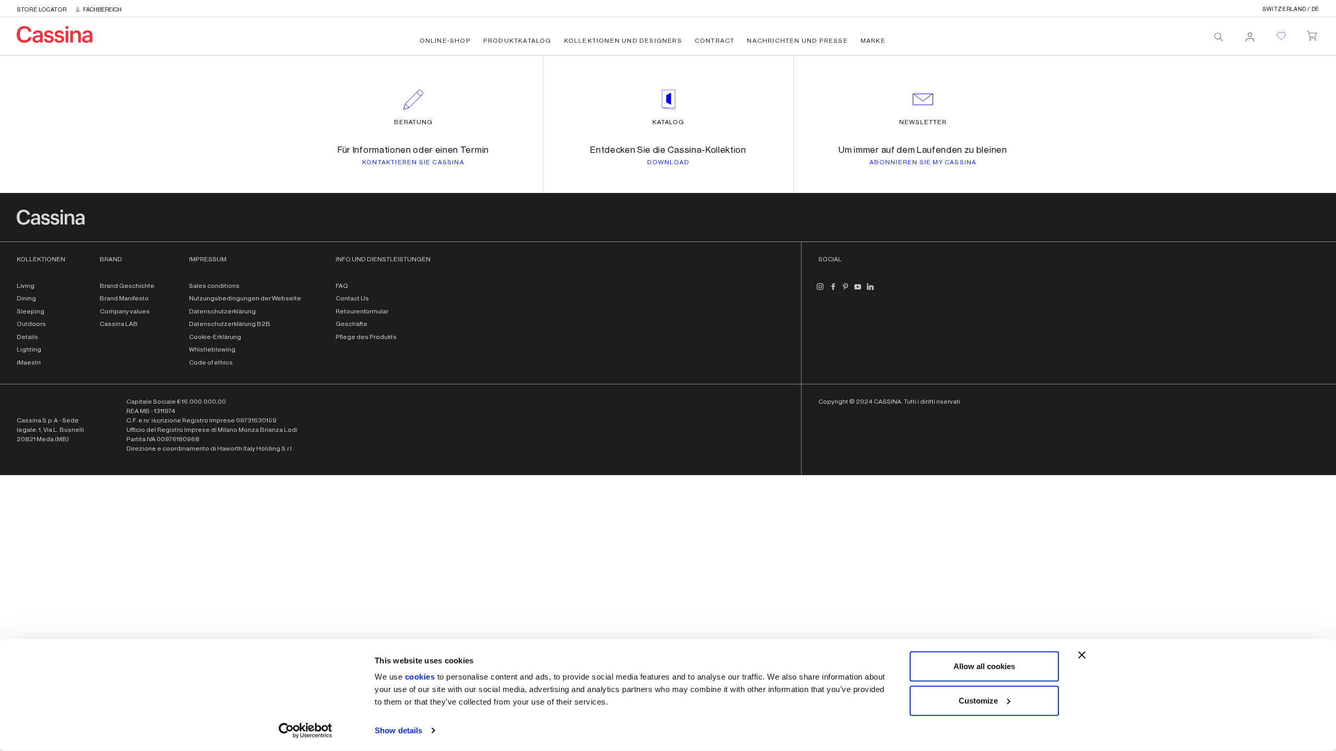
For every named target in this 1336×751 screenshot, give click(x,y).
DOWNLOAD (668, 162)
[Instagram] (820, 291)
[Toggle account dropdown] (1250, 34)
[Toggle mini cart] (1311, 34)
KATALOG (668, 122)
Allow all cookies (984, 666)
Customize (978, 700)
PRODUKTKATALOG (517, 41)
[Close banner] (1082, 655)
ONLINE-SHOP (445, 41)
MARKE (873, 41)
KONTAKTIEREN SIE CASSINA (413, 162)
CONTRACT (715, 41)
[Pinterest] (845, 291)
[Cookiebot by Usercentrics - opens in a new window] (305, 730)
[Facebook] (833, 291)
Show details (398, 730)
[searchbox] (1218, 37)
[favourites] (1281, 36)
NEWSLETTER (923, 122)
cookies (420, 676)
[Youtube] (858, 291)
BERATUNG (413, 122)
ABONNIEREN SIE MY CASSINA (923, 162)
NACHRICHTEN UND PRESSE (797, 41)
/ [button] (1290, 9)
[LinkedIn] (870, 291)
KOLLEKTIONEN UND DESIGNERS (623, 41)
